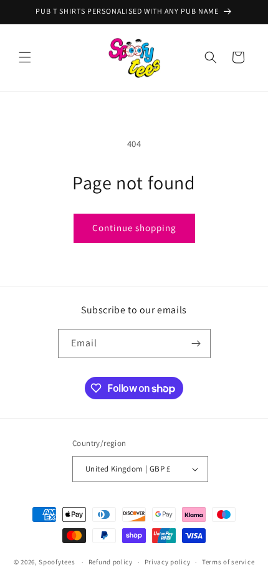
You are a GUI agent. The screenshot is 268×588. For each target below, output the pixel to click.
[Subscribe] (196, 343)
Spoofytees (57, 561)
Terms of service (228, 561)
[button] (25, 57)
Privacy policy (168, 561)
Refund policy (111, 561)
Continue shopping (134, 228)
